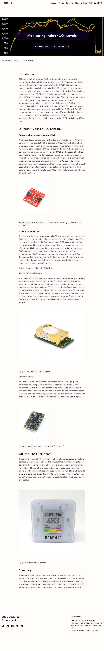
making (15, 60)
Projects (69, 3)
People (61, 3)
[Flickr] (21, 626)
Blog (77, 3)
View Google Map (92, 631)
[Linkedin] (17, 626)
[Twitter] (3, 626)
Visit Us (81, 631)
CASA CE (7, 3)
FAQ (90, 3)
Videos (84, 3)
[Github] (7, 626)
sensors (31, 60)
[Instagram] (12, 626)
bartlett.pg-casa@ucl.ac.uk (85, 620)
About (54, 3)
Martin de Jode (41, 46)
